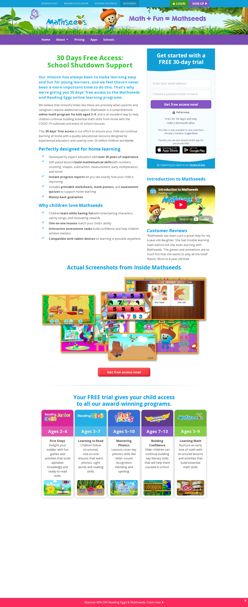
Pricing (79, 40)
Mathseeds (129, 3)
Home (46, 40)
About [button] (61, 40)
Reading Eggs (50, 3)
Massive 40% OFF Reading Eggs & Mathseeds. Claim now (122, 602)
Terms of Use (197, 165)
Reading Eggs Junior (76, 3)
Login (180, 4)
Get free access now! (181, 104)
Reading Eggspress (106, 3)
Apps (93, 40)
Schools (108, 40)
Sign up (198, 4)
